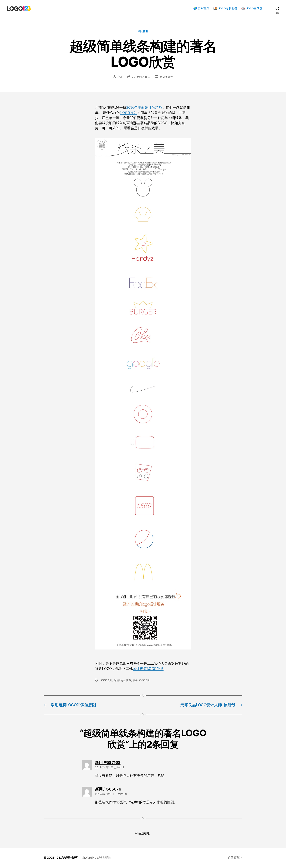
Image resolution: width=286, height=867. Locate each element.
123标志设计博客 (66, 857)
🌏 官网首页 (201, 8)
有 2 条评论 (166, 76)
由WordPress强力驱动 (96, 857)
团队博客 (143, 31)
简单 (128, 680)
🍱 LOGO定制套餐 (225, 8)
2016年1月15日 (141, 76)
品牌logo (119, 680)
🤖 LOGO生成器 (251, 8)
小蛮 (119, 76)
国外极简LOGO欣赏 (148, 669)
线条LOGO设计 (142, 680)
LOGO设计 (128, 113)
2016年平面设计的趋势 (144, 107)
